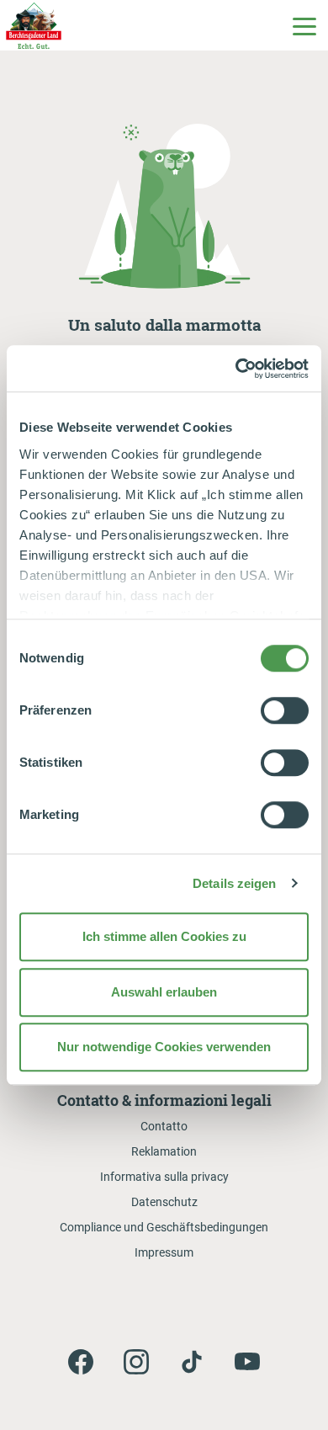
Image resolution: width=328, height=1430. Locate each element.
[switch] (285, 710)
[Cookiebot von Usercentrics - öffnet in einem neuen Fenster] (236, 369)
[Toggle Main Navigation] (303, 25)
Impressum (164, 1252)
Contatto (164, 1126)
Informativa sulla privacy (164, 1176)
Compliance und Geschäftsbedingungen (164, 1227)
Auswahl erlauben (164, 992)
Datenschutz (164, 1202)
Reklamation (164, 1151)
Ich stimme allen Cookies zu (164, 936)
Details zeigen (234, 883)
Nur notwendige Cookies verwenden (164, 1046)
